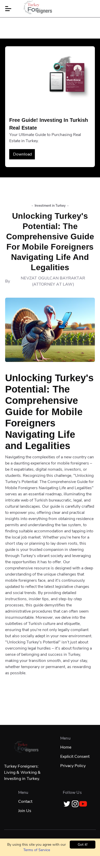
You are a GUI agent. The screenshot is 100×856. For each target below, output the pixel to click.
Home (65, 747)
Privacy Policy (73, 766)
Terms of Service (36, 850)
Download (22, 154)
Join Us (24, 811)
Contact (25, 801)
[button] (8, 9)
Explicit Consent (74, 756)
